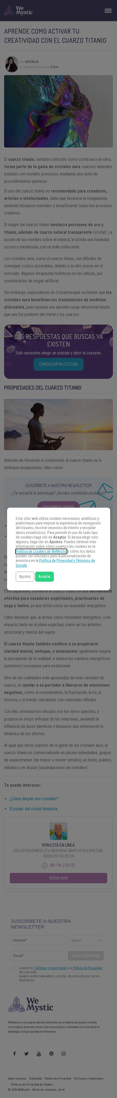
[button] (25, 577)
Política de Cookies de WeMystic (41, 551)
